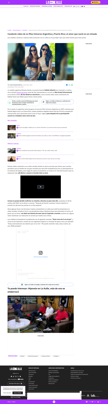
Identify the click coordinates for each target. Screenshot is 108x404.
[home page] (54, 2)
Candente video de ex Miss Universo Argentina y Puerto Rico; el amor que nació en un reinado (50, 30)
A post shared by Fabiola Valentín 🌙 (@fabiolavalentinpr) (40, 278)
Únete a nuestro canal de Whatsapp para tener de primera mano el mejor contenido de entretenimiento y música (25, 102)
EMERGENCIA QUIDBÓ (47, 6)
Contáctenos (51, 378)
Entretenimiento (17, 30)
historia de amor (22, 92)
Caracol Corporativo (33, 387)
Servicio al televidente (53, 370)
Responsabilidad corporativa (77, 372)
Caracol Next (31, 389)
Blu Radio (31, 376)
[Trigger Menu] (9, 2)
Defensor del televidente (53, 372)
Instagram (56, 356)
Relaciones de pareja (32, 356)
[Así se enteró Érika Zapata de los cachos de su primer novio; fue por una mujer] (12, 158)
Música (18, 125)
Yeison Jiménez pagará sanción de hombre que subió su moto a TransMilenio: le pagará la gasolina (45, 135)
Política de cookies (75, 376)
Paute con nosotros (52, 381)
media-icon (54, 401)
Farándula (24, 30)
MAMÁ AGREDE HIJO (58, 6)
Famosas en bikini (46, 356)
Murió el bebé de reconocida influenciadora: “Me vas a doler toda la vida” (38, 150)
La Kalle (9, 30)
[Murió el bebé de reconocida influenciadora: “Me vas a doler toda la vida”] (12, 150)
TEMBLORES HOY (68, 6)
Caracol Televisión (32, 372)
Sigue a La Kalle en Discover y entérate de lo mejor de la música (58, 101)
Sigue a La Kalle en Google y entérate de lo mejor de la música (42, 284)
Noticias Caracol (32, 370)
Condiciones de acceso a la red (77, 370)
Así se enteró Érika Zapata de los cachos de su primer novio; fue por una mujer (39, 158)
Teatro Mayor (31, 383)
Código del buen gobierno (53, 376)
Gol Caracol (31, 374)
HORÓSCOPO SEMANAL (35, 6)
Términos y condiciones (75, 378)
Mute (87, 402)
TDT (49, 374)
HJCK (30, 378)
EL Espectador (32, 381)
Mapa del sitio (51, 383)
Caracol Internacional (33, 385)
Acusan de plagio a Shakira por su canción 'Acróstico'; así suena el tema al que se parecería (43, 127)
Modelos (22, 356)
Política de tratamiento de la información (79, 374)
